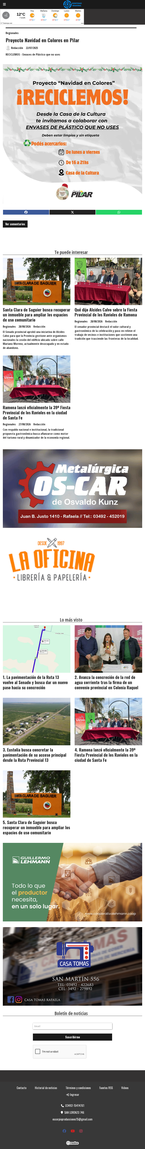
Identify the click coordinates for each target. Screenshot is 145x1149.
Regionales (12, 33)
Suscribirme (72, 1037)
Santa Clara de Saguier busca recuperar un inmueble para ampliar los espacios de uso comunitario (36, 315)
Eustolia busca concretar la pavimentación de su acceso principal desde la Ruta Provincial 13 (34, 755)
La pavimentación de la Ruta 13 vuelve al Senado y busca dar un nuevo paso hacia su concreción (35, 682)
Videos (125, 1088)
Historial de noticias (46, 1088)
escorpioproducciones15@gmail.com (72, 1119)
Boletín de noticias (71, 1013)
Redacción (17, 48)
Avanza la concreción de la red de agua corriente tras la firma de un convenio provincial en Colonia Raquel (106, 682)
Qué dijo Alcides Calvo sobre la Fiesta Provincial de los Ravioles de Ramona (106, 312)
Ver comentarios (15, 224)
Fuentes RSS (106, 1088)
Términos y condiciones (78, 1088)
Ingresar (74, 1094)
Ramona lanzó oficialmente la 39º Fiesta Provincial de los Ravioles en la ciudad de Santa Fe (36, 412)
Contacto (21, 1088)
